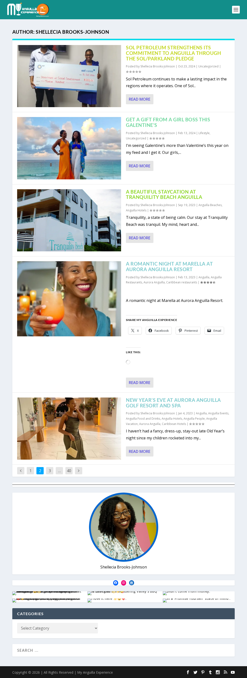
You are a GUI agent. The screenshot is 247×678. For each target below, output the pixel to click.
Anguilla (204, 277)
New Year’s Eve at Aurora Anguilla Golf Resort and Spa (173, 402)
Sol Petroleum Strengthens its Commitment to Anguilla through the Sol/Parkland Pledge (173, 53)
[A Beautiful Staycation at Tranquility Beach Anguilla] (69, 220)
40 (69, 470)
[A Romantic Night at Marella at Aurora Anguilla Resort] (69, 298)
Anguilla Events (218, 413)
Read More (139, 99)
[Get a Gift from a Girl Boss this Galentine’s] (69, 148)
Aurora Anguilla (154, 282)
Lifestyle (204, 133)
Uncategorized (208, 66)
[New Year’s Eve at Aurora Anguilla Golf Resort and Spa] (69, 429)
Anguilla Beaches (210, 205)
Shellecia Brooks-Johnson (157, 66)
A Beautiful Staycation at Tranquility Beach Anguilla (164, 194)
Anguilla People (194, 419)
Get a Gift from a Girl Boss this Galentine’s (168, 122)
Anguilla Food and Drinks (143, 419)
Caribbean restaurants (181, 282)
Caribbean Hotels (174, 424)
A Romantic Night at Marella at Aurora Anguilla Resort (169, 266)
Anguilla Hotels (136, 210)
